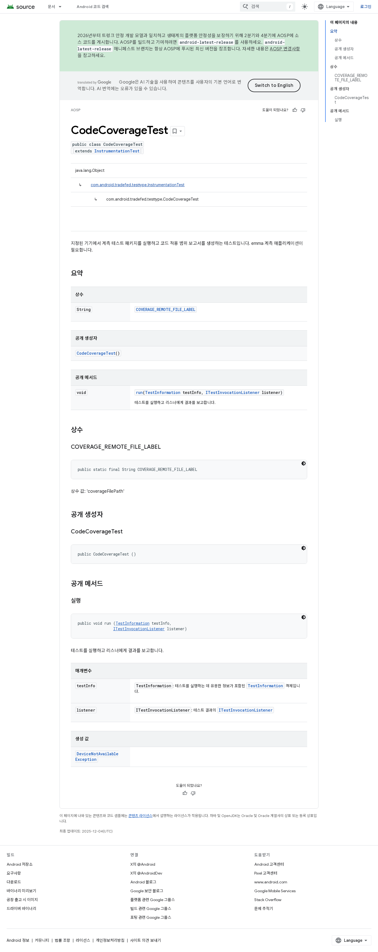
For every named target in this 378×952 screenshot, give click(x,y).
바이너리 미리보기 (21, 890)
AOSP (75, 110)
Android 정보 (18, 940)
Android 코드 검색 (93, 6)
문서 (51, 6)
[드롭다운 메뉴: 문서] (62, 6)
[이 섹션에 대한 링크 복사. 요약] (88, 274)
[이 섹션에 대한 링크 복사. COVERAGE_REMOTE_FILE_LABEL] (166, 447)
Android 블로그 (143, 882)
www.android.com (270, 882)
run (139, 392)
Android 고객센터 (269, 864)
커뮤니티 (42, 940)
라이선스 (83, 940)
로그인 (365, 6)
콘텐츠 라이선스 (140, 815)
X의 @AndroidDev (146, 873)
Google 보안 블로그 (146, 890)
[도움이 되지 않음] (303, 110)
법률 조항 (62, 940)
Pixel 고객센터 (265, 873)
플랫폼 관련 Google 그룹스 (152, 899)
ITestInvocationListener (233, 392)
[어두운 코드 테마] (303, 463)
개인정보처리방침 (110, 940)
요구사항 (14, 873)
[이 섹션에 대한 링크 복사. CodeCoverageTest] (128, 532)
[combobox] (267, 7)
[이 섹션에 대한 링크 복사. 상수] (88, 430)
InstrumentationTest (116, 151)
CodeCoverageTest (96, 353)
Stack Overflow (267, 899)
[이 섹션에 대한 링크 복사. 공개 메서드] (108, 584)
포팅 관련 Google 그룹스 (150, 917)
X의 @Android (142, 864)
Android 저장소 (20, 864)
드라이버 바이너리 (21, 908)
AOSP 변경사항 (285, 49)
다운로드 (14, 882)
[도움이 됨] (295, 110)
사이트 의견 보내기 (145, 940)
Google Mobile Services (275, 890)
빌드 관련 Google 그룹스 (150, 908)
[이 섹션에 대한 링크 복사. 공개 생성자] (108, 515)
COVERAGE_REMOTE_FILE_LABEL (165, 309)
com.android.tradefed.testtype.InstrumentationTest (138, 184)
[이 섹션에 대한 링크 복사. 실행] (86, 601)
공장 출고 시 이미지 (22, 899)
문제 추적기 (263, 908)
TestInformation (162, 392)
